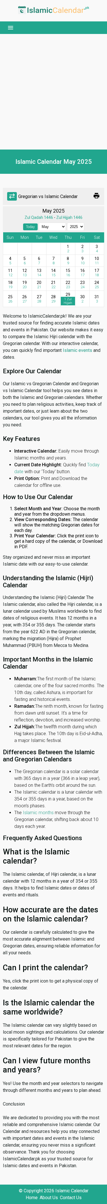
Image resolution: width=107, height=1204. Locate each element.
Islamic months (38, 812)
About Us (49, 1197)
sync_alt (12, 196)
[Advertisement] (53, 91)
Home (32, 1197)
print (96, 195)
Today (30, 227)
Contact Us (71, 1197)
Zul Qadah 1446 (39, 217)
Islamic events (77, 350)
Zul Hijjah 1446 (69, 217)
